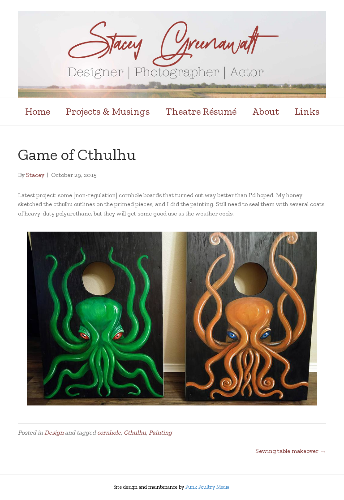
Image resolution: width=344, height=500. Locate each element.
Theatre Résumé (200, 111)
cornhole (109, 432)
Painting (160, 432)
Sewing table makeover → (290, 451)
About (265, 111)
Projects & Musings (108, 111)
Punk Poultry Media (207, 487)
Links (307, 111)
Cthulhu (135, 432)
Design (54, 432)
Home (37, 111)
